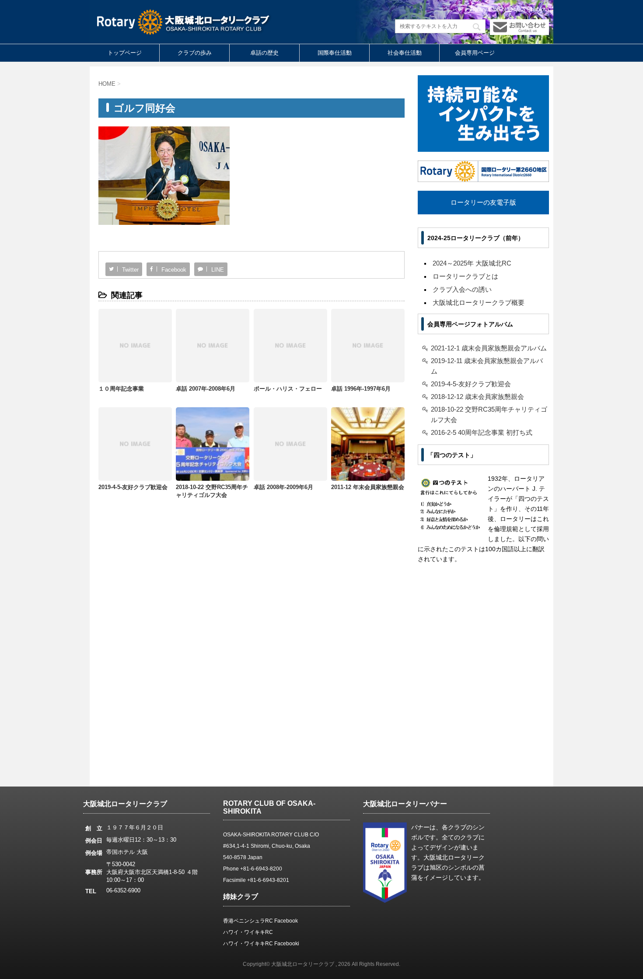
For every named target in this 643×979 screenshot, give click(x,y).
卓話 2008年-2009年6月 (283, 487)
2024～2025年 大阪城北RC (472, 263)
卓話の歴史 (264, 52)
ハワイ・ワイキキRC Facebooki (261, 944)
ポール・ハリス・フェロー (288, 388)
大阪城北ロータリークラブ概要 (478, 302)
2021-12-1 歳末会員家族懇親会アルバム (489, 348)
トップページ (125, 52)
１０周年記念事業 (121, 388)
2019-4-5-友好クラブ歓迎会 (133, 487)
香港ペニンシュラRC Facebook (260, 921)
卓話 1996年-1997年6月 (361, 388)
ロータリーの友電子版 (483, 202)
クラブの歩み (195, 52)
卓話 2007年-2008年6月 (205, 388)
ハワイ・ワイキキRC (248, 932)
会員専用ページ (475, 52)
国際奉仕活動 (335, 52)
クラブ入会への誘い (462, 289)
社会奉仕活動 (405, 52)
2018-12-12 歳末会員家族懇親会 (477, 396)
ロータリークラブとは (465, 276)
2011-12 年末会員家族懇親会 (367, 487)
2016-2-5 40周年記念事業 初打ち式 (481, 432)
